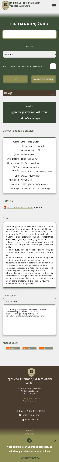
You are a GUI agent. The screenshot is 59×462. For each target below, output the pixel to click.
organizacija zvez (44, 171)
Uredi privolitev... (30, 457)
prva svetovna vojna (30, 167)
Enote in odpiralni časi (32, 411)
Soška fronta (27, 171)
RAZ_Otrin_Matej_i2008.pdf (20, 207)
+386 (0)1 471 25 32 (31, 398)
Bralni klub (32, 420)
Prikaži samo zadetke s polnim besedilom (22, 66)
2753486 (25, 180)
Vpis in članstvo (31, 415)
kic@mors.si (30, 401)
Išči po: (29, 46)
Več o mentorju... (29, 150)
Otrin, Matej (26, 141)
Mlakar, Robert (27, 146)
